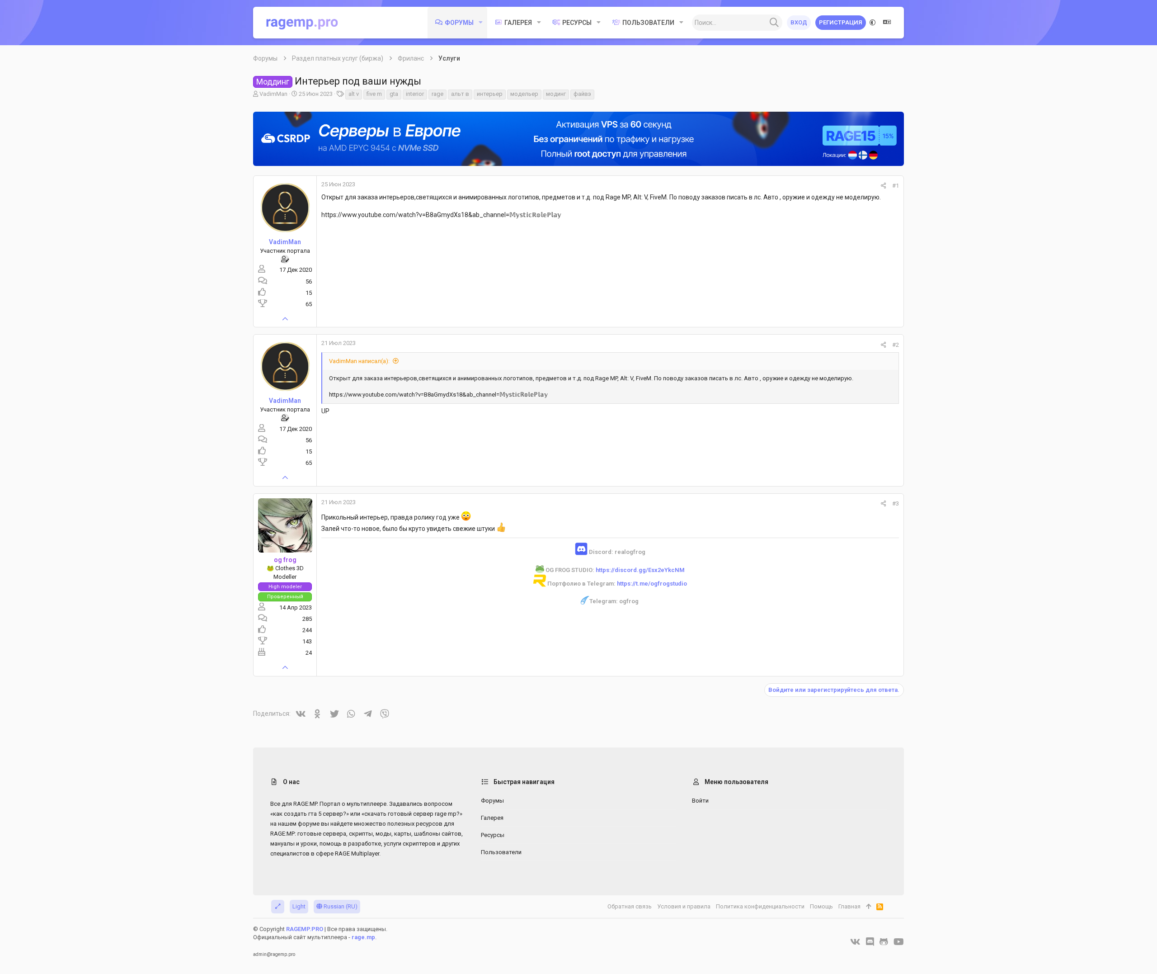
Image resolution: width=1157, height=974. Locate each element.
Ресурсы (492, 835)
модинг (556, 93)
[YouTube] (899, 941)
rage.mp (363, 937)
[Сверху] (868, 906)
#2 (895, 344)
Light (299, 906)
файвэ (582, 93)
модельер (524, 93)
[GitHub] (884, 941)
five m (374, 93)
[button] (481, 22)
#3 (895, 503)
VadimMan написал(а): (359, 361)
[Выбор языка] (887, 22)
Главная (849, 906)
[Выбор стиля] (873, 22)
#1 (895, 185)
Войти (700, 800)
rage (437, 93)
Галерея (492, 817)
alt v (353, 93)
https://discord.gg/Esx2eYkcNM (640, 570)
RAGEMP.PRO (304, 929)
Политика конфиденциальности (760, 906)
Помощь (821, 906)
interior (415, 93)
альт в (460, 93)
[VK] (855, 941)
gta (394, 93)
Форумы (492, 800)
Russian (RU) (339, 906)
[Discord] (870, 941)
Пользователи (501, 852)
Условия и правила (683, 906)
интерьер (490, 93)
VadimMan (273, 93)
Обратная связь (629, 906)
